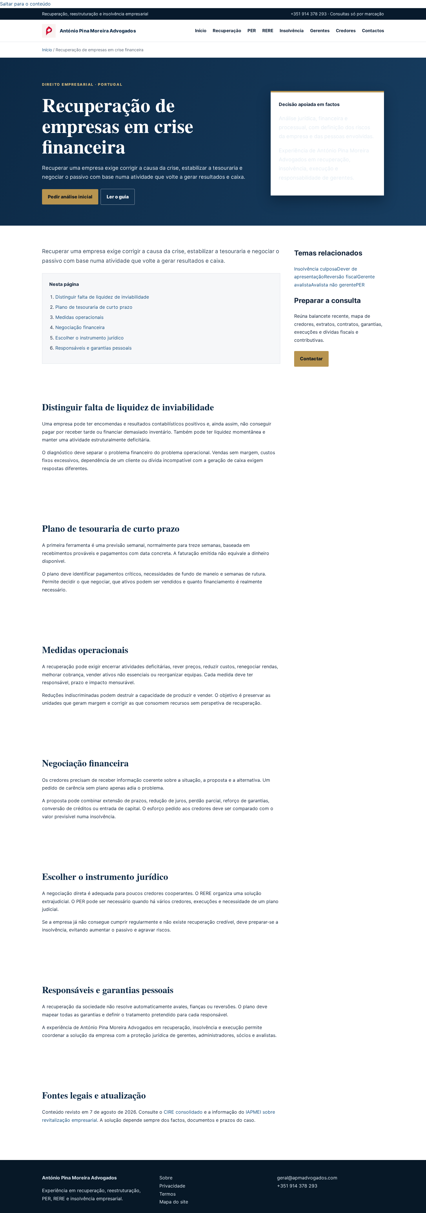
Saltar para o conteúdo (25, 4)
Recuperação (227, 30)
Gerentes (319, 30)
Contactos (373, 30)
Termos (167, 1194)
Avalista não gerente (333, 285)
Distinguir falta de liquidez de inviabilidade (102, 297)
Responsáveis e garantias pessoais (93, 348)
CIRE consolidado (183, 1112)
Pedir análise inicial (70, 197)
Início (200, 30)
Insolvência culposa (315, 269)
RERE (267, 30)
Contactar (311, 358)
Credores (346, 30)
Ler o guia (118, 197)
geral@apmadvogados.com (307, 1178)
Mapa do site (173, 1202)
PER (251, 30)
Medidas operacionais (79, 317)
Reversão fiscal (340, 276)
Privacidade (172, 1186)
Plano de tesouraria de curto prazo (93, 307)
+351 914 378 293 (297, 1186)
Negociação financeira (80, 327)
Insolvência (292, 30)
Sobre (165, 1178)
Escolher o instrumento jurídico (89, 338)
